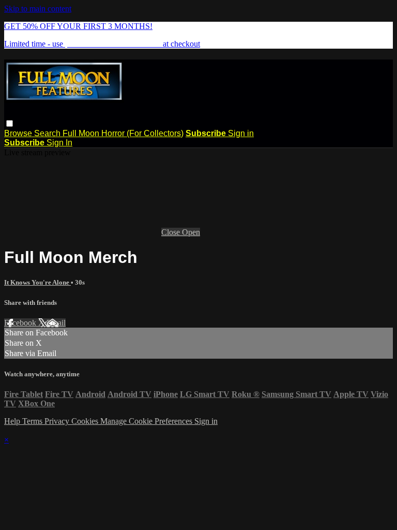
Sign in (241, 133)
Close (171, 232)
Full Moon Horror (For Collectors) (123, 133)
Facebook (21, 322)
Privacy (57, 421)
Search (48, 133)
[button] (9, 123)
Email (56, 322)
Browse (19, 133)
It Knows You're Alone (37, 282)
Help (13, 421)
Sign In (59, 142)
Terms (33, 421)
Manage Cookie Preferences (147, 421)
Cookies (85, 421)
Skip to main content (37, 8)
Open (191, 232)
